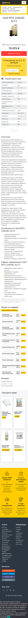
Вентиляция (5, 536)
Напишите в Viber (8, 576)
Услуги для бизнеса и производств (6, 544)
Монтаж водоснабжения (9, 310)
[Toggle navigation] (24, 2)
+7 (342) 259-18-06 (8, 570)
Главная (4, 7)
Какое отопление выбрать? (19, 533)
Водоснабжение (7, 531)
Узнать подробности (12, 70)
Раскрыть (14, 130)
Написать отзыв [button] (7, 385)
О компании (19, 540)
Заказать (23, 315)
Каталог (10, 7)
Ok (9, 617)
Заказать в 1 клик (14, 53)
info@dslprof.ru (8, 579)
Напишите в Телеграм (8, 573)
